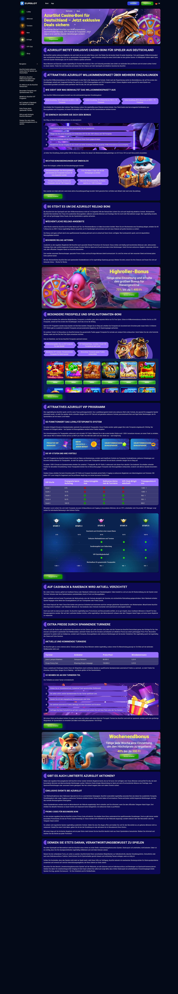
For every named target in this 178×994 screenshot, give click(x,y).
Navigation (22, 64)
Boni (46, 3)
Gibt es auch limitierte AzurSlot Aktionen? (26, 115)
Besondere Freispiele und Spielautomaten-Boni (27, 91)
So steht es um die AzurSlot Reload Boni (28, 85)
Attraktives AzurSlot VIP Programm (27, 97)
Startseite (69, 11)
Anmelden (133, 3)
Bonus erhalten (53, 196)
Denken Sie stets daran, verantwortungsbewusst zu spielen (28, 122)
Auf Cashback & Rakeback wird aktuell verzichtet (27, 103)
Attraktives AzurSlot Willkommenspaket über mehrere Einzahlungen (27, 78)
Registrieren (147, 3)
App (52, 3)
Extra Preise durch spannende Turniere (25, 109)
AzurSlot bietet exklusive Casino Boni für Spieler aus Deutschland (28, 71)
